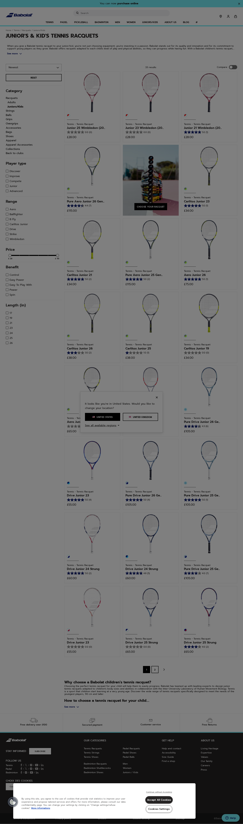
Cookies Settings (159, 809)
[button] (12, 802)
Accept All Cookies (159, 800)
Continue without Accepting (159, 792)
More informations (40, 808)
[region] (104, 801)
